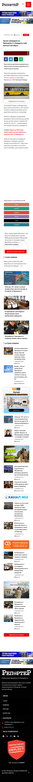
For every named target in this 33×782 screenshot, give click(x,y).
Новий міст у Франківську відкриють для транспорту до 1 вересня (19, 620)
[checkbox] (29, 772)
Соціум (26, 35)
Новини (6, 705)
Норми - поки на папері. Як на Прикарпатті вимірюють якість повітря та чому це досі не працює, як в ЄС (20, 372)
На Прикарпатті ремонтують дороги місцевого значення (20, 555)
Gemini (16, 216)
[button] (6, 59)
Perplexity (16, 224)
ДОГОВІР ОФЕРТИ (8, 773)
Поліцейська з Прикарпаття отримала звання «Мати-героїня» (19, 605)
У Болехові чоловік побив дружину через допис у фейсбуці (21, 484)
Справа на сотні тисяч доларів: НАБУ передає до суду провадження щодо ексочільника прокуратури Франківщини (21, 509)
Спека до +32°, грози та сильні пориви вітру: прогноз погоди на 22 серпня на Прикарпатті (21, 420)
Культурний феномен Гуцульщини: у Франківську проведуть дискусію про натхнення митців (21, 471)
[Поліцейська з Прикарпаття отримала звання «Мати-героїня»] (8, 604)
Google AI (16, 212)
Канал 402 (6, 713)
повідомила (11, 77)
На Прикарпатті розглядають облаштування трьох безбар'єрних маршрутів (21, 568)
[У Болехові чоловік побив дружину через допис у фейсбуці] (8, 484)
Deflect (22, 762)
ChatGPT (16, 208)
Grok (16, 220)
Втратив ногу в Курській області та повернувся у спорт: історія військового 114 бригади (20, 527)
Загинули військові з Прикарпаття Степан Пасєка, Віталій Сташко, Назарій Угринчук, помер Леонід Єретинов (21, 354)
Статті (5, 701)
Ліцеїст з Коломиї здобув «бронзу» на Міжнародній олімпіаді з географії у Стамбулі (21, 434)
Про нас (6, 709)
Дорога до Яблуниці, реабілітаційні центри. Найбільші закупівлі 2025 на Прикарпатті (15, 132)
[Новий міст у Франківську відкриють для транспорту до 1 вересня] (8, 618)
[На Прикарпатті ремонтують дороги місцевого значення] (8, 555)
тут (21, 266)
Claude (16, 204)
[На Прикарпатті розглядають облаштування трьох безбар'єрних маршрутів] (8, 566)
